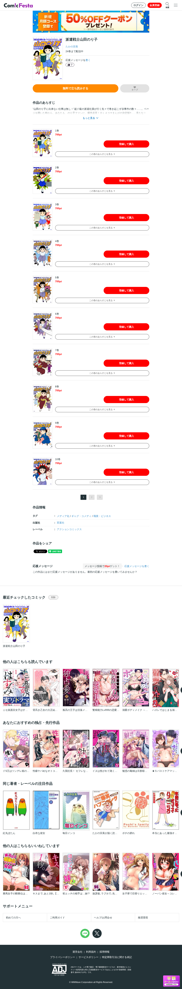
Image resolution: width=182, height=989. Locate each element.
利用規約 (91, 951)
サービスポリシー (88, 957)
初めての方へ (13, 917)
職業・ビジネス (102, 516)
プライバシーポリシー (62, 957)
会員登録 (155, 5)
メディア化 (63, 516)
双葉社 (60, 522)
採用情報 (104, 951)
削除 (53, 597)
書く (87, 60)
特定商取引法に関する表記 (117, 957)
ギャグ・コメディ (81, 516)
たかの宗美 (72, 46)
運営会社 (77, 951)
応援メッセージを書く (136, 566)
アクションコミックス (69, 529)
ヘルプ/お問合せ (103, 917)
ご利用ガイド (57, 917)
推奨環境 (143, 917)
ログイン (138, 5)
